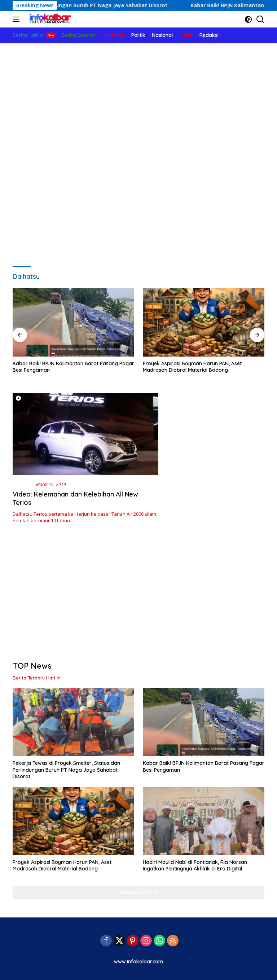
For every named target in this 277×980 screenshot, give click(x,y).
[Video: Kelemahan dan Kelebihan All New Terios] (85, 434)
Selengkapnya (136, 892)
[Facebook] (106, 941)
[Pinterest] (132, 941)
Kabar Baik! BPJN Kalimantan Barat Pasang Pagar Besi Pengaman (73, 366)
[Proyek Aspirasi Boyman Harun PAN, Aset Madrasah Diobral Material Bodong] (203, 322)
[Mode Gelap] (248, 19)
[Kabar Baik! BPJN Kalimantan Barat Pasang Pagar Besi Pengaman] (73, 322)
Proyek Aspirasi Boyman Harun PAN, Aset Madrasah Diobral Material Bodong (192, 366)
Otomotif (23, 484)
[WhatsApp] (159, 941)
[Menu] (17, 19)
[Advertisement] (138, 97)
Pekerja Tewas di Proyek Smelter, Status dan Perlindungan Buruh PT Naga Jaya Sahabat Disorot (66, 769)
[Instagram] (146, 941)
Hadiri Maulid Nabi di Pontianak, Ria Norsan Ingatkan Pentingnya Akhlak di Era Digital (195, 865)
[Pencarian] (260, 19)
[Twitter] (119, 941)
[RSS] (173, 941)
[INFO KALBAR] (48, 19)
